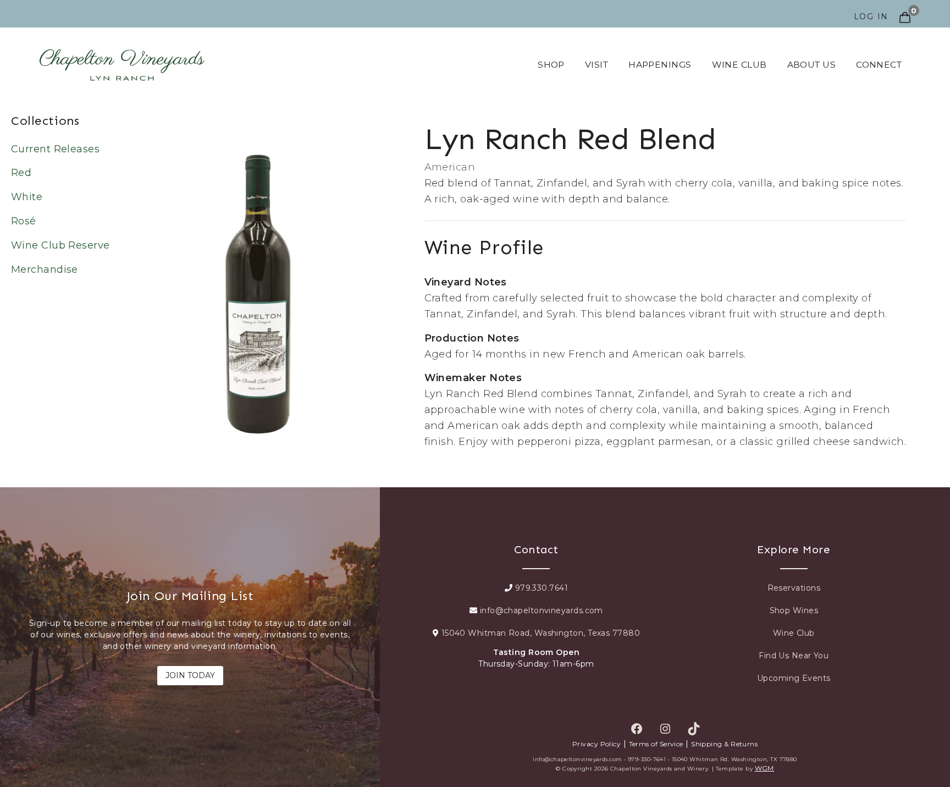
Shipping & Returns (724, 744)
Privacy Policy (596, 744)
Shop (551, 64)
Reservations (793, 588)
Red (21, 173)
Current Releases (55, 149)
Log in (871, 16)
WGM (764, 768)
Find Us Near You (794, 656)
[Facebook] (639, 728)
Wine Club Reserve (60, 245)
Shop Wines (794, 610)
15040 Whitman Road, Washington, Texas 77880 (539, 633)
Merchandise (44, 269)
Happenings (660, 64)
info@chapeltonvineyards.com (540, 610)
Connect (879, 64)
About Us (811, 64)
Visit (596, 64)
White (26, 197)
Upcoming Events (794, 678)
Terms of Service (656, 744)
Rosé (23, 221)
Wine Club (739, 64)
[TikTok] (696, 728)
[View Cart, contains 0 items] (903, 10)
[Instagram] (668, 728)
